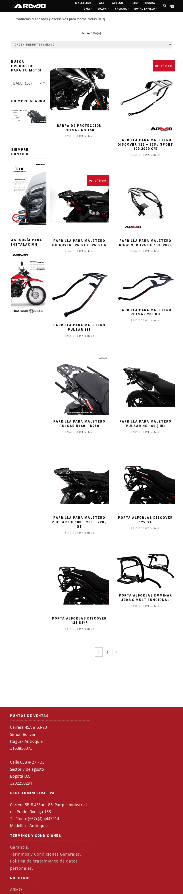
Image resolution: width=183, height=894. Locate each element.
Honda (150, 2)
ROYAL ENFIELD (144, 8)
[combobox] (28, 83)
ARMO (16, 889)
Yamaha (121, 8)
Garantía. (19, 847)
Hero (134, 2)
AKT (102, 2)
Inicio (86, 33)
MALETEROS (83, 2)
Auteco (117, 2)
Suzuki (103, 8)
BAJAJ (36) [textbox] (27, 83)
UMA (87, 8)
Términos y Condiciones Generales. (45, 854)
